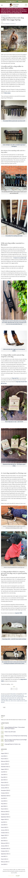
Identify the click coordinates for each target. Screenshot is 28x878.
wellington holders (4, 699)
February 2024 (4, 811)
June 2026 (3, 756)
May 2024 (3, 803)
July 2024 (3, 798)
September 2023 (5, 816)
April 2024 (3, 806)
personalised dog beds (20, 696)
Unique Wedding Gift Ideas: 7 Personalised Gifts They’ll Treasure (15, 728)
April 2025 (3, 779)
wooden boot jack (20, 700)
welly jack (23, 699)
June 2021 (3, 856)
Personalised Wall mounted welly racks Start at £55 (14, 120)
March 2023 (4, 827)
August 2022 (4, 835)
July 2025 (3, 771)
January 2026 (4, 764)
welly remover (13, 700)
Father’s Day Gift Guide (10, 731)
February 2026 (4, 761)
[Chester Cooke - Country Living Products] (14, 5)
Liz (14, 23)
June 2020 (3, 864)
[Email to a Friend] (16, 689)
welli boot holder (20, 698)
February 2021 (4, 861)
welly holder (18, 699)
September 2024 (5, 795)
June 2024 (3, 801)
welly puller (3, 700)
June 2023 (3, 824)
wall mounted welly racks (11, 698)
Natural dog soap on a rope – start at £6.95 (14, 421)
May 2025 (3, 777)
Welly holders (7, 93)
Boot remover (10, 695)
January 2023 (4, 830)
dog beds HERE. (18, 613)
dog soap (13, 696)
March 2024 (4, 808)
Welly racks (8, 700)
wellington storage (12, 699)
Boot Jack (22, 693)
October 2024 (4, 793)
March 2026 (4, 758)
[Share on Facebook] (14, 689)
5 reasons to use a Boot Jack (19, 257)
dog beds (15, 695)
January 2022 (4, 845)
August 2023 (4, 819)
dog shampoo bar (8, 696)
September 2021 (5, 853)
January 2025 (4, 787)
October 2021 (4, 851)
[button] (2, 5)
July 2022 (3, 838)
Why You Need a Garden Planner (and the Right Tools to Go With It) (16, 740)
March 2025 (4, 782)
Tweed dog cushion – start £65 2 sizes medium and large (14, 639)
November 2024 (5, 790)
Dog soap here (15, 378)
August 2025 (4, 769)
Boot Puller (5, 695)
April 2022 (3, 840)
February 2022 (4, 843)
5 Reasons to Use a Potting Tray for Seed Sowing (16, 735)
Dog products (13, 693)
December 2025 (4, 766)
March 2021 (4, 859)
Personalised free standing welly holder (14, 235)
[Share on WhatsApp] (11, 689)
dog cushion (19, 695)
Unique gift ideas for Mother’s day (12, 744)
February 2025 (4, 785)
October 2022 (4, 832)
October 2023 (4, 814)
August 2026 (4, 753)
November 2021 (5, 848)
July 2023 (3, 822)
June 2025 (3, 774)
